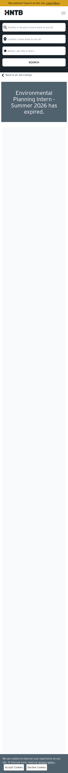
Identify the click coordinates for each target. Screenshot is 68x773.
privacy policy (47, 762)
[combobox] (34, 27)
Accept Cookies (14, 767)
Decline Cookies (37, 767)
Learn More (53, 3)
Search (34, 62)
